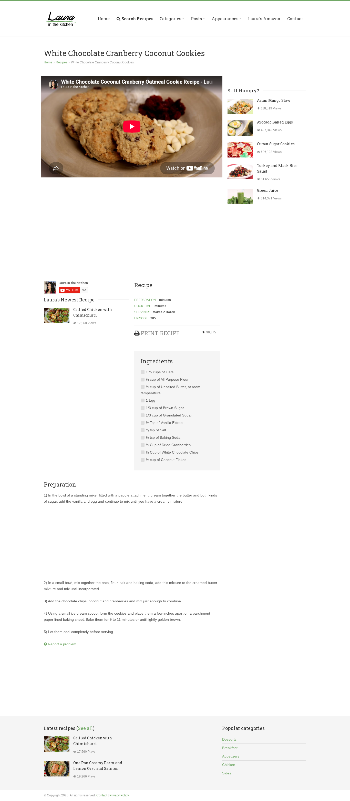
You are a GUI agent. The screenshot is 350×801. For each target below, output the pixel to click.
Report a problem (61, 644)
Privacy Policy (119, 795)
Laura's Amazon (264, 18)
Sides (226, 773)
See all (85, 728)
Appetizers (230, 756)
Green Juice (267, 190)
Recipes (61, 62)
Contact (295, 18)
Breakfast (230, 748)
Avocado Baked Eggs (275, 122)
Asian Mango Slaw (273, 100)
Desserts (229, 739)
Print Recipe (160, 333)
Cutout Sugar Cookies (276, 143)
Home (104, 18)
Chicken (228, 765)
